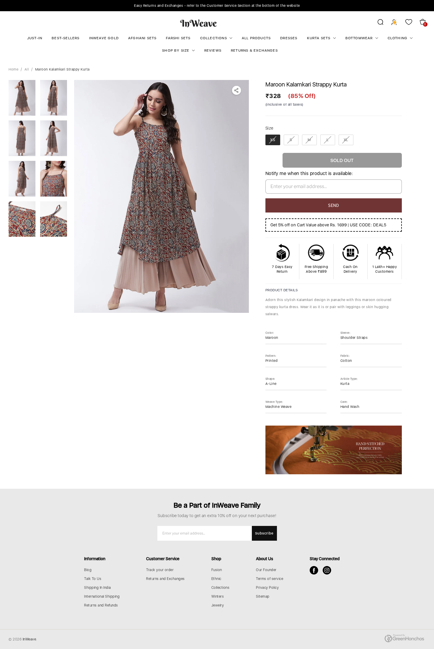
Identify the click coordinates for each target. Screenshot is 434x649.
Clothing (398, 38)
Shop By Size (175, 50)
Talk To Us (92, 579)
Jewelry (217, 605)
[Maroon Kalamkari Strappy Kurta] (161, 196)
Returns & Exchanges (254, 50)
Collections (213, 38)
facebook (314, 570)
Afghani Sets (142, 38)
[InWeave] (198, 23)
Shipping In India (97, 588)
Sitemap (263, 596)
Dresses (288, 38)
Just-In (34, 38)
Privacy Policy (267, 588)
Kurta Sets (319, 38)
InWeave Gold (104, 38)
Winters (217, 596)
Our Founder (266, 570)
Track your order (160, 570)
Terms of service (269, 579)
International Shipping (102, 596)
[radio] (272, 140)
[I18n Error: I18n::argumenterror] (22, 98)
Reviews (212, 50)
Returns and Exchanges (165, 579)
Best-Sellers (65, 38)
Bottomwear (359, 38)
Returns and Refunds (101, 605)
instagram (327, 570)
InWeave (29, 639)
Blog (88, 570)
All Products (256, 38)
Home (13, 69)
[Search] (376, 23)
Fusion (216, 570)
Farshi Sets (178, 38)
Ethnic (216, 579)
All (27, 69)
